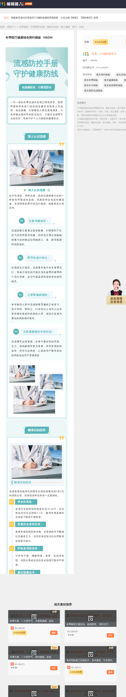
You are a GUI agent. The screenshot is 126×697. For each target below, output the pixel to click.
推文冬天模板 (91, 85)
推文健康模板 (111, 80)
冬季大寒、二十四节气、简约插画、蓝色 (30, 657)
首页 (2, 27)
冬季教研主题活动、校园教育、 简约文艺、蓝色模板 (93, 624)
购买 (54, 633)
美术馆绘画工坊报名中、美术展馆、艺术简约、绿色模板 (95, 660)
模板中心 (11, 27)
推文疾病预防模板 (113, 85)
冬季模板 (24, 27)
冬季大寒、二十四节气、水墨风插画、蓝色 (31, 621)
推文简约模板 (103, 74)
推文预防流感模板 (93, 90)
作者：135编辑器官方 (104, 53)
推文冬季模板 (91, 80)
